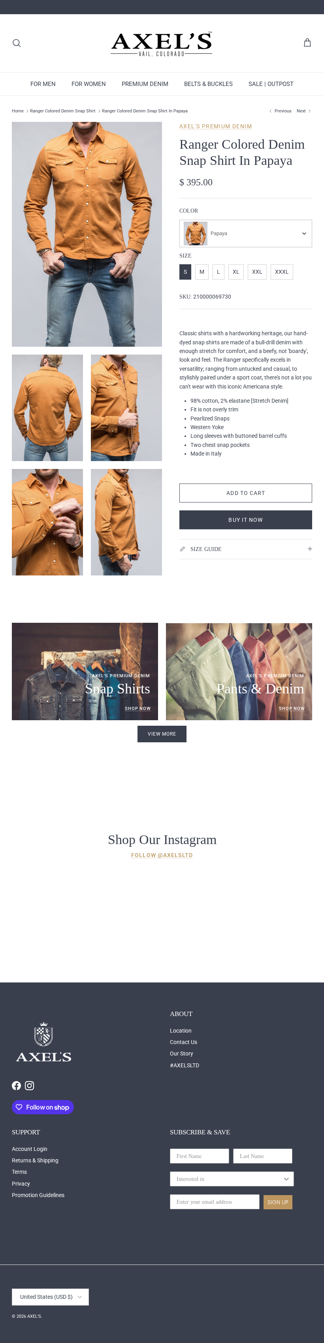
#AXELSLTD (184, 1065)
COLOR (188, 211)
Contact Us (183, 1042)
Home (18, 111)
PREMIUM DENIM (145, 84)
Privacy (21, 1183)
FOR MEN (43, 84)
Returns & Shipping (35, 1160)
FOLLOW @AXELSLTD (162, 855)
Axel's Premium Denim (215, 126)
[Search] (16, 43)
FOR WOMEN (89, 84)
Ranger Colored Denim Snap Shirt (63, 111)
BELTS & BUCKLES (208, 84)
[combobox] (245, 233)
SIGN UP (277, 1202)
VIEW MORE (162, 734)
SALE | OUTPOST (271, 84)
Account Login (29, 1149)
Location (181, 1030)
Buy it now (245, 520)
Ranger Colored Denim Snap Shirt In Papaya (145, 111)
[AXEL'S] (162, 43)
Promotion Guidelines (38, 1195)
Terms (19, 1172)
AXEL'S (34, 1316)
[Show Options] (286, 1179)
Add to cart (245, 493)
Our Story (181, 1053)
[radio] (185, 272)
